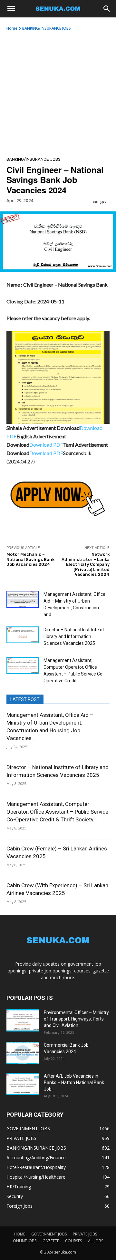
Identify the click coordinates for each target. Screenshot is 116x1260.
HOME (19, 1234)
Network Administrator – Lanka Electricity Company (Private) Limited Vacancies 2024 (86, 564)
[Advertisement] (58, 93)
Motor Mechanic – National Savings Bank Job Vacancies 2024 (30, 559)
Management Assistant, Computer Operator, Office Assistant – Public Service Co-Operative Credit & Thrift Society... (57, 812)
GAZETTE (51, 1241)
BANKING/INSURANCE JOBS (46, 28)
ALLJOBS (95, 1241)
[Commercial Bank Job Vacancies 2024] (22, 1053)
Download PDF (46, 445)
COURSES (73, 1241)
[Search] (107, 8)
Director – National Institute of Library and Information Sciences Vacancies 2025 (74, 636)
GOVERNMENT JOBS (49, 1234)
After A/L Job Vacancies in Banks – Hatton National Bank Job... (74, 1082)
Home (11, 28)
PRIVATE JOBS (85, 1234)
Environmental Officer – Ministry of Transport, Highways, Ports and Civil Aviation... (76, 1019)
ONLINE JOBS (24, 1241)
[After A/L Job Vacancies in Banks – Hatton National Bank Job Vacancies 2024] (22, 1084)
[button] (11, 8)
